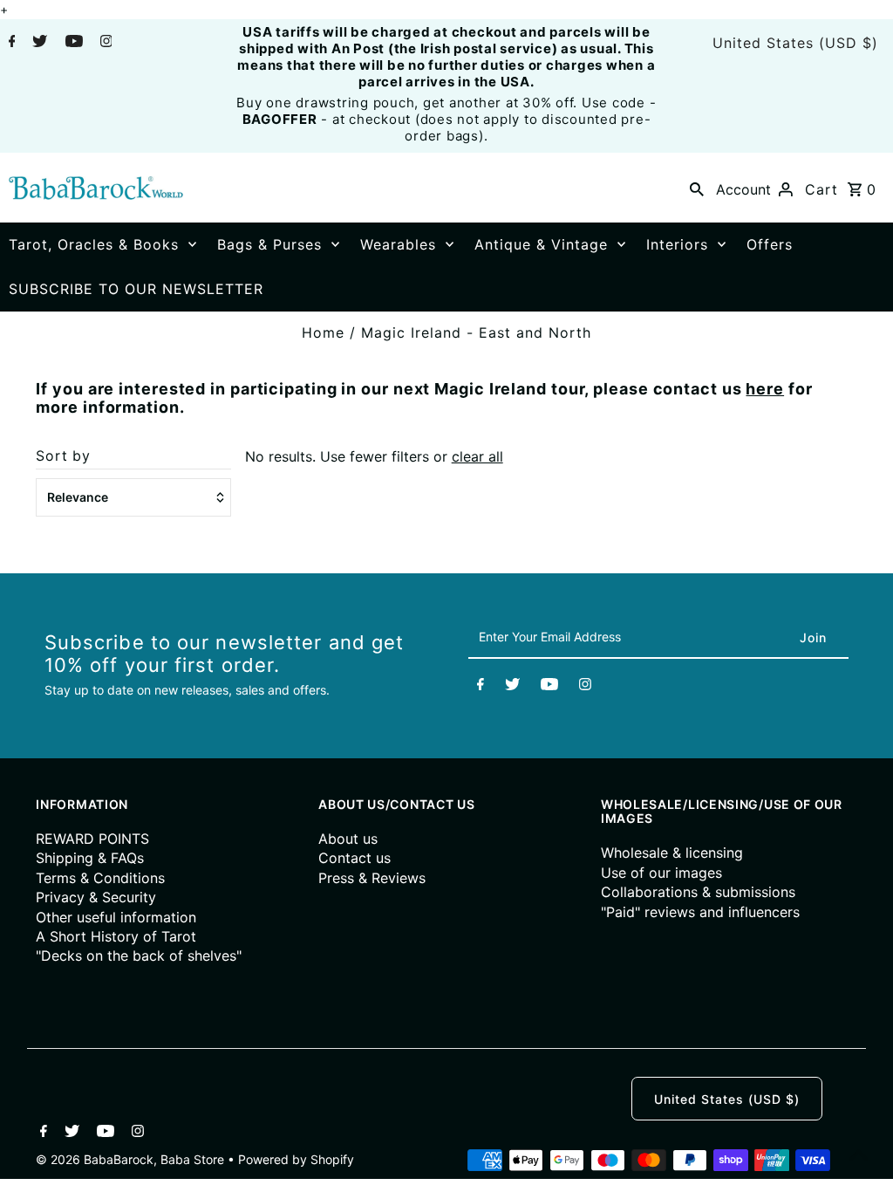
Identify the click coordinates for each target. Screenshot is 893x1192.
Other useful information (116, 917)
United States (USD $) (795, 42)
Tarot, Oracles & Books (94, 244)
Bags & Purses (269, 244)
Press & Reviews (372, 878)
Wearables (398, 244)
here (765, 389)
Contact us (354, 858)
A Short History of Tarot (116, 936)
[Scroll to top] (858, 1157)
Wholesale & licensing (672, 852)
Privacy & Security (96, 897)
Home (323, 332)
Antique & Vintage (541, 244)
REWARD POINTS (92, 838)
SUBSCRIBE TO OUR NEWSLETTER (136, 289)
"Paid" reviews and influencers (700, 912)
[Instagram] (104, 42)
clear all (477, 456)
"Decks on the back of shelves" (139, 955)
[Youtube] (72, 42)
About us (348, 838)
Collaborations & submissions (698, 892)
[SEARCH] (696, 187)
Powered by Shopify (296, 1159)
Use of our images (661, 872)
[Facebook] (10, 42)
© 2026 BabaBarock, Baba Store (132, 1159)
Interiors (677, 244)
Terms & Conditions (100, 878)
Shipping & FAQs (90, 858)
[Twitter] (37, 42)
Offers (769, 244)
